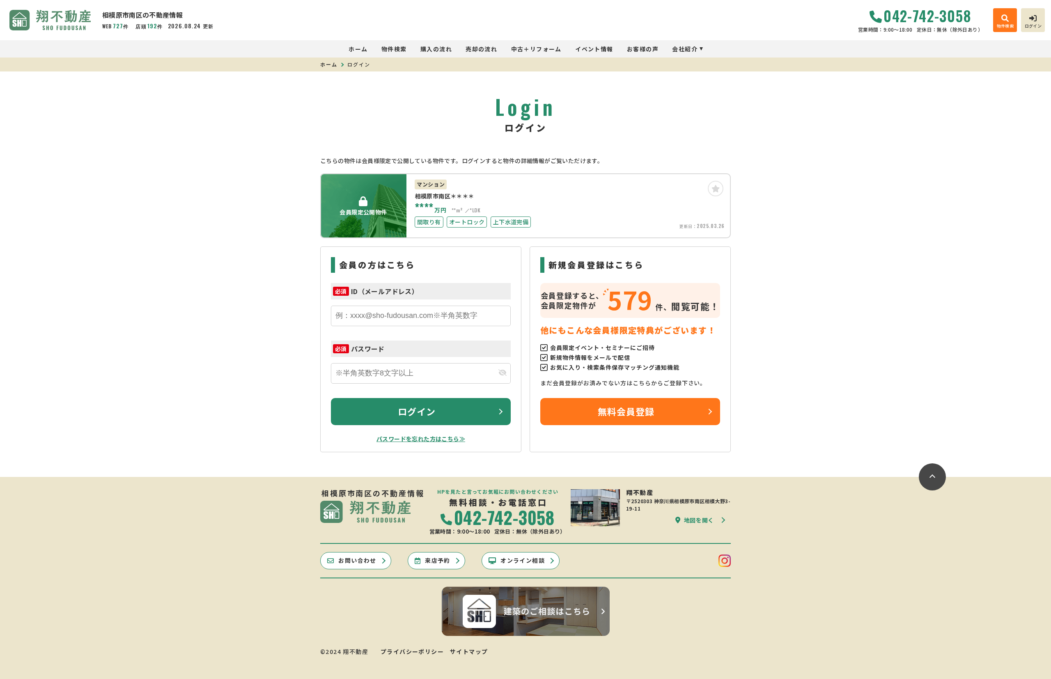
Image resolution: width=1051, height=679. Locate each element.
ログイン (417, 411)
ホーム (358, 49)
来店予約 (437, 560)
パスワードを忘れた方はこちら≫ (420, 439)
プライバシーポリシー (412, 651)
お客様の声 (643, 49)
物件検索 (394, 49)
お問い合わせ (357, 560)
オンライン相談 (522, 560)
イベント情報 (594, 49)
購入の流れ (436, 49)
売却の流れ (481, 49)
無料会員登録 (626, 411)
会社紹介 (685, 49)
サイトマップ (469, 651)
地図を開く (699, 520)
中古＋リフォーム (536, 49)
